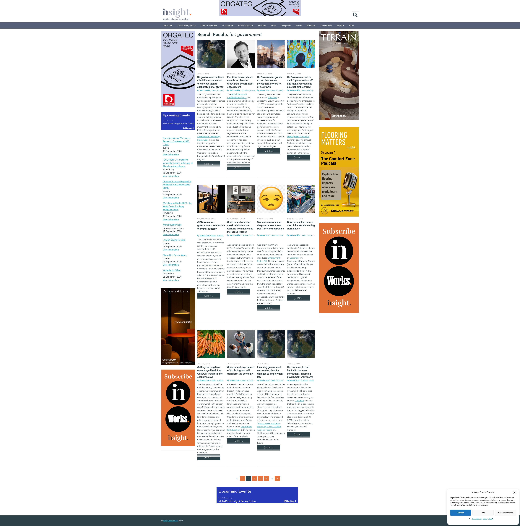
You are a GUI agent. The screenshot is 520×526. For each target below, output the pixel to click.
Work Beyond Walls (172, 225)
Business (304, 380)
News (273, 25)
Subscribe (167, 25)
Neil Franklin (205, 90)
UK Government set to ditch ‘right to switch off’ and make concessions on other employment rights (300, 84)
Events (299, 25)
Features (262, 25)
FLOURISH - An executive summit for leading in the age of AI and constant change (178, 163)
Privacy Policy (488, 519)
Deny (483, 513)
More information (171, 154)
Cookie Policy (477, 519)
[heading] (301, 410)
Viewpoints (286, 25)
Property (220, 90)
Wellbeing (311, 90)
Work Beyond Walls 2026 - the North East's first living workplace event (177, 206)
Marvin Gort (264, 90)
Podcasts (311, 25)
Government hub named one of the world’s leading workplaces (301, 225)
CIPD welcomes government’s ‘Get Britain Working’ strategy (211, 225)
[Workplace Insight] (176, 14)
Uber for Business (209, 25)
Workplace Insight (170, 521)
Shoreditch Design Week (175, 255)
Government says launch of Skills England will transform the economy (240, 370)
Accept (460, 513)
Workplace (221, 235)
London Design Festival (174, 240)
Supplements (326, 25)
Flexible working (248, 235)
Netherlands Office (172, 270)
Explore (340, 25)
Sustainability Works (186, 25)
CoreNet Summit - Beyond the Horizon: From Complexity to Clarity (177, 184)
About (351, 25)
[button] (514, 492)
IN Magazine (227, 25)
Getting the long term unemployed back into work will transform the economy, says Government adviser (210, 374)
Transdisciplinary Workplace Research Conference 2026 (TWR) (176, 141)
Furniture (245, 90)
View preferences (505, 513)
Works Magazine (245, 25)
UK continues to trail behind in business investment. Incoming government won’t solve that (300, 374)
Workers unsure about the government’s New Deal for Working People (270, 225)
